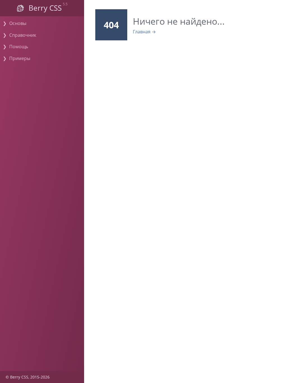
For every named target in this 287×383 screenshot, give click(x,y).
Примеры (19, 58)
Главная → (144, 32)
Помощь (18, 46)
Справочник (22, 35)
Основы (17, 23)
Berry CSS (45, 8)
